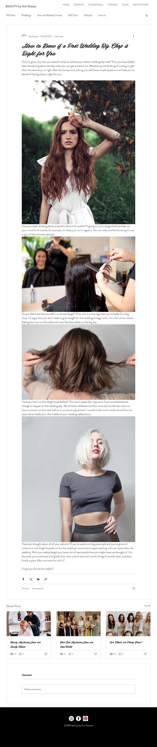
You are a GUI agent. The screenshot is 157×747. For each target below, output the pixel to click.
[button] (146, 15)
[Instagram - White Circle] (71, 718)
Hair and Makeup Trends (49, 15)
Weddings (26, 15)
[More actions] (133, 36)
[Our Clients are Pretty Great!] (128, 623)
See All (147, 605)
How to (102, 15)
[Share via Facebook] (23, 579)
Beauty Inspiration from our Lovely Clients (25, 644)
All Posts (10, 15)
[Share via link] (45, 579)
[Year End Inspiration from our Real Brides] (78, 623)
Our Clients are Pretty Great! (126, 642)
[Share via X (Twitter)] (30, 579)
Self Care (73, 15)
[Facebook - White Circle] (78, 718)
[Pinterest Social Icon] (85, 718)
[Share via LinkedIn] (38, 579)
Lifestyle (88, 15)
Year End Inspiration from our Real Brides (76, 644)
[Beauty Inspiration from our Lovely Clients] (29, 623)
